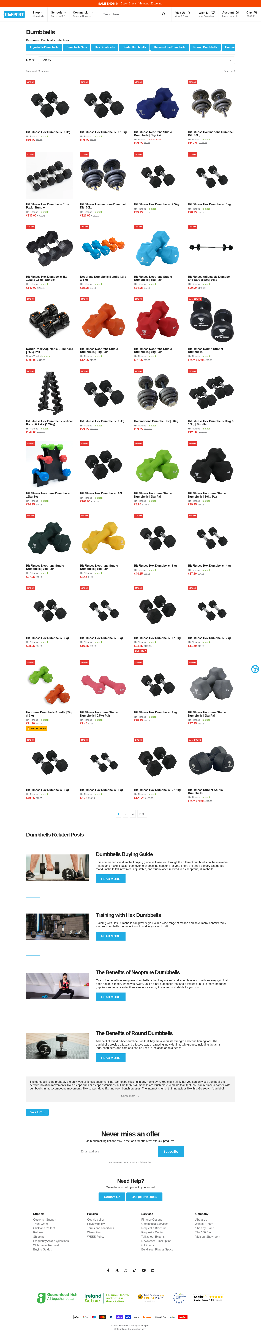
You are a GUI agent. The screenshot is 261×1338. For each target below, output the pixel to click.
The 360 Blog (203, 1232)
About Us (201, 1219)
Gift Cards (147, 1245)
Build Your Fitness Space (157, 1249)
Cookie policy (95, 1219)
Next (142, 813)
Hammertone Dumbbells (170, 47)
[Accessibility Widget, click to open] (255, 669)
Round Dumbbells (205, 47)
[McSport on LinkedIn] (152, 1270)
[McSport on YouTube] (143, 1270)
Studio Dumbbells (134, 47)
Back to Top (37, 1112)
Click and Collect (44, 1228)
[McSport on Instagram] (125, 1270)
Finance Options (151, 1219)
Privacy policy (96, 1223)
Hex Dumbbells (105, 47)
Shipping (39, 1236)
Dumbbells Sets (76, 47)
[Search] (163, 14)
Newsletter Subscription (156, 1240)
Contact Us (112, 1197)
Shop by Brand (204, 1228)
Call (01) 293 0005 (144, 1197)
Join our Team (204, 1223)
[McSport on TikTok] (134, 1270)
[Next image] (69, 103)
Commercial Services (154, 1223)
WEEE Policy (95, 1236)
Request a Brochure (154, 1228)
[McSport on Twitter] (117, 1270)
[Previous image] (30, 103)
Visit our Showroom (207, 1236)
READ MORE (110, 879)
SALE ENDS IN (108, 3)
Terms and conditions (100, 1228)
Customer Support (44, 1219)
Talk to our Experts (153, 1236)
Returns (38, 1232)
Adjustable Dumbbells (44, 47)
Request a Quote (152, 1232)
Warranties (94, 1232)
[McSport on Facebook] (108, 1270)
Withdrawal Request (46, 1245)
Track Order (40, 1223)
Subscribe (171, 1151)
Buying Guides (42, 1249)
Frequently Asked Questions (51, 1240)
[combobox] (134, 14)
